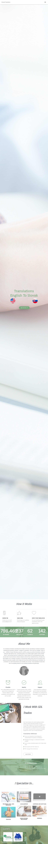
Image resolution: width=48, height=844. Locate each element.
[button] (24, 307)
